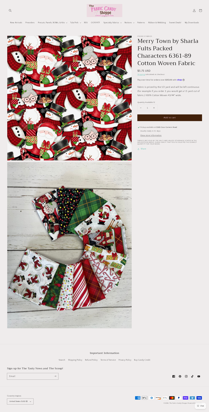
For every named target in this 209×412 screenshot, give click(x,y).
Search (62, 360)
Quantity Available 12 (146, 102)
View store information (151, 135)
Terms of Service (108, 360)
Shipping (141, 74)
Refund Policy (91, 360)
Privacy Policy (125, 360)
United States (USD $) (18, 401)
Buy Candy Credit (142, 360)
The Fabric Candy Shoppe (178, 403)
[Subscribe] (55, 376)
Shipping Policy (75, 360)
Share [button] (143, 149)
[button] (10, 10)
